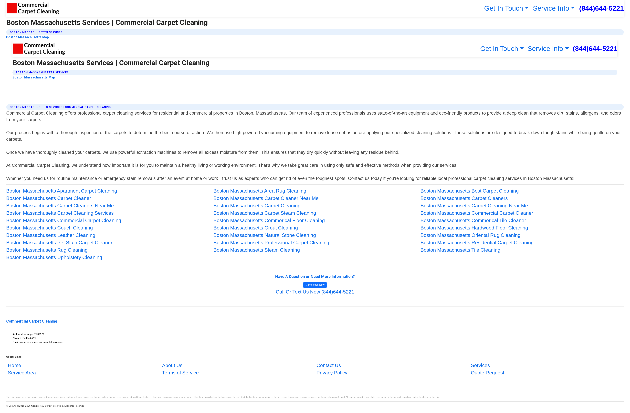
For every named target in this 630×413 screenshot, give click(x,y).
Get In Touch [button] (503, 8)
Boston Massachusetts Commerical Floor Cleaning (269, 220)
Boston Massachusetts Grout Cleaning (255, 227)
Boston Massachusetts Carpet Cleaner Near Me (266, 198)
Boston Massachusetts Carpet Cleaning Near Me (474, 205)
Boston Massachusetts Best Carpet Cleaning (469, 191)
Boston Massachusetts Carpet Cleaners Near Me (60, 205)
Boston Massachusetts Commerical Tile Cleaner (473, 220)
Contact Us (328, 365)
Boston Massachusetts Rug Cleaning (47, 250)
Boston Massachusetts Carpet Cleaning (257, 205)
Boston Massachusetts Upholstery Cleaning (54, 257)
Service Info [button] (551, 8)
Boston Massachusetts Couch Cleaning (49, 227)
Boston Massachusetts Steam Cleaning (256, 250)
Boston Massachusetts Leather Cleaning (50, 235)
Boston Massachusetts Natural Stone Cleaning (264, 235)
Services (480, 365)
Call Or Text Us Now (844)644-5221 (315, 291)
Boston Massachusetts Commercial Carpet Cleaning (63, 220)
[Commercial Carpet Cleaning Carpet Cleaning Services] (32, 8)
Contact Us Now (315, 284)
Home (14, 365)
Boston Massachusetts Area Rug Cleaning (259, 191)
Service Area (22, 372)
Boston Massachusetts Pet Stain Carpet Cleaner (59, 242)
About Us (172, 365)
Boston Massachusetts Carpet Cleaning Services (60, 213)
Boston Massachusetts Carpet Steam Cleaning (264, 213)
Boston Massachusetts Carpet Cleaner (48, 198)
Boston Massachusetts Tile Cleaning (460, 250)
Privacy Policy (331, 372)
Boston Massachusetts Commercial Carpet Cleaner (476, 213)
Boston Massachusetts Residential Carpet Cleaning (477, 242)
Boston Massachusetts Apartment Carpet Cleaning (61, 191)
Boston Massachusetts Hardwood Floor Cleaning (474, 227)
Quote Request (487, 372)
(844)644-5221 (601, 8)
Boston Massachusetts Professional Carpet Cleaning (271, 242)
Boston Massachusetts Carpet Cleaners (464, 198)
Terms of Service (180, 372)
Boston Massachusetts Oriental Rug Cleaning (470, 235)
